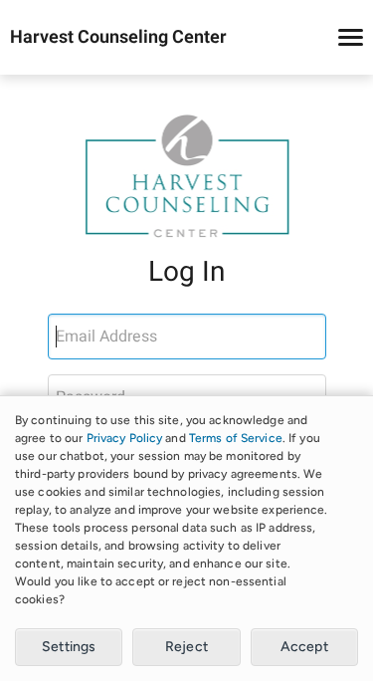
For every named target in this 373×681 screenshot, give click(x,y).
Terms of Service (235, 438)
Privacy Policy (125, 438)
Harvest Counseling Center (118, 38)
